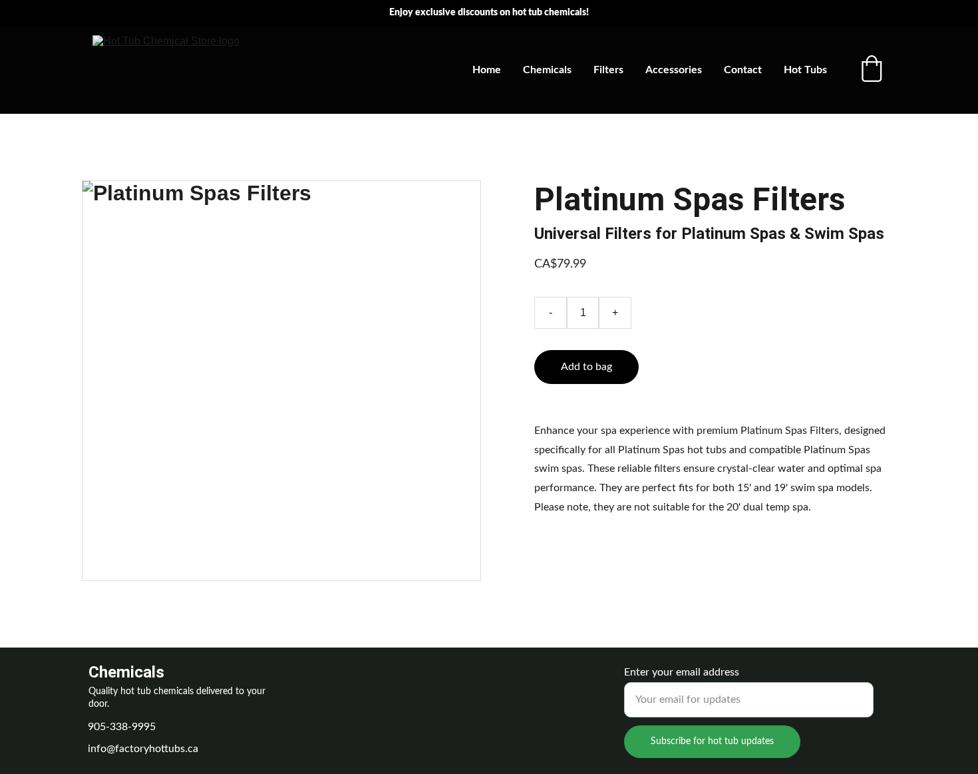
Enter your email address (681, 672)
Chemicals (547, 70)
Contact (743, 70)
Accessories (673, 70)
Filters (608, 70)
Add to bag (586, 366)
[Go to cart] (872, 70)
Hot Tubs (805, 70)
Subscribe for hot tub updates (712, 741)
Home (486, 70)
